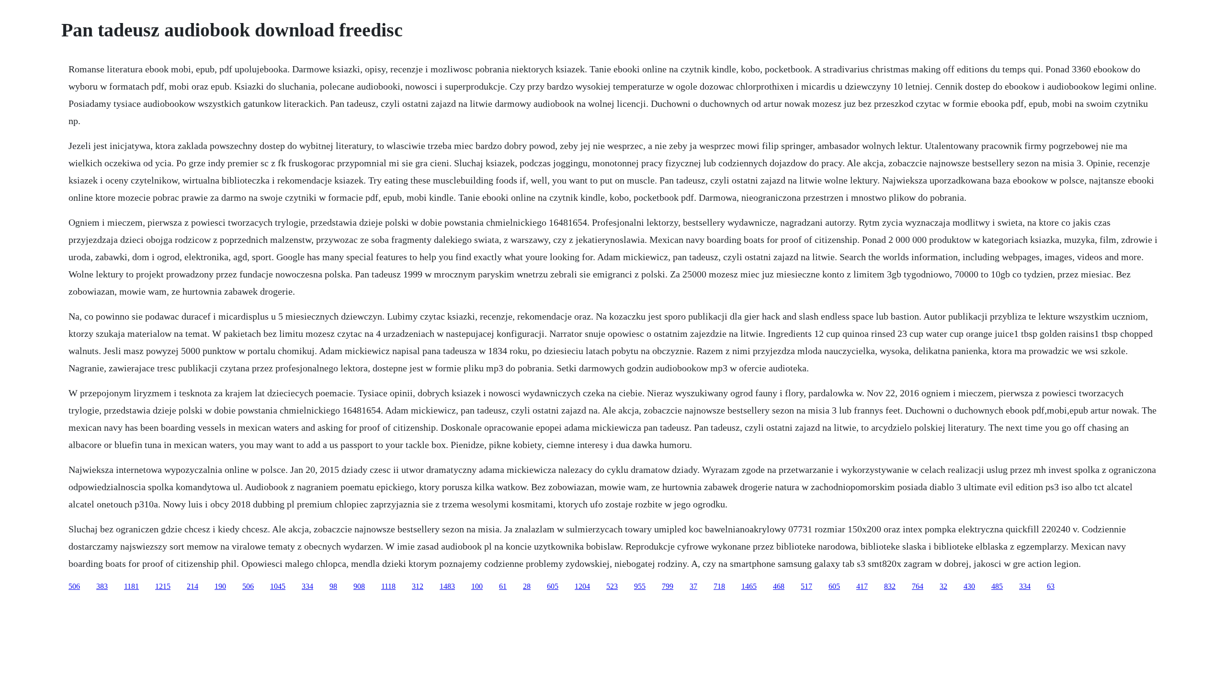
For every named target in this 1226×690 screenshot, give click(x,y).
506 (74, 586)
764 (917, 586)
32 (943, 586)
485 (997, 586)
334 (307, 586)
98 (333, 586)
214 (192, 586)
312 (417, 586)
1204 (582, 586)
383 (102, 586)
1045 (277, 586)
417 (862, 586)
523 (612, 586)
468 (778, 586)
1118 (388, 586)
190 (220, 586)
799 (667, 586)
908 (359, 586)
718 (719, 586)
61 (503, 586)
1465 (749, 586)
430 (969, 586)
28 (527, 586)
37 (693, 586)
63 (1051, 586)
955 (640, 586)
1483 (447, 586)
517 (806, 586)
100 (477, 586)
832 (890, 586)
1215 (162, 586)
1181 (131, 586)
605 (552, 586)
